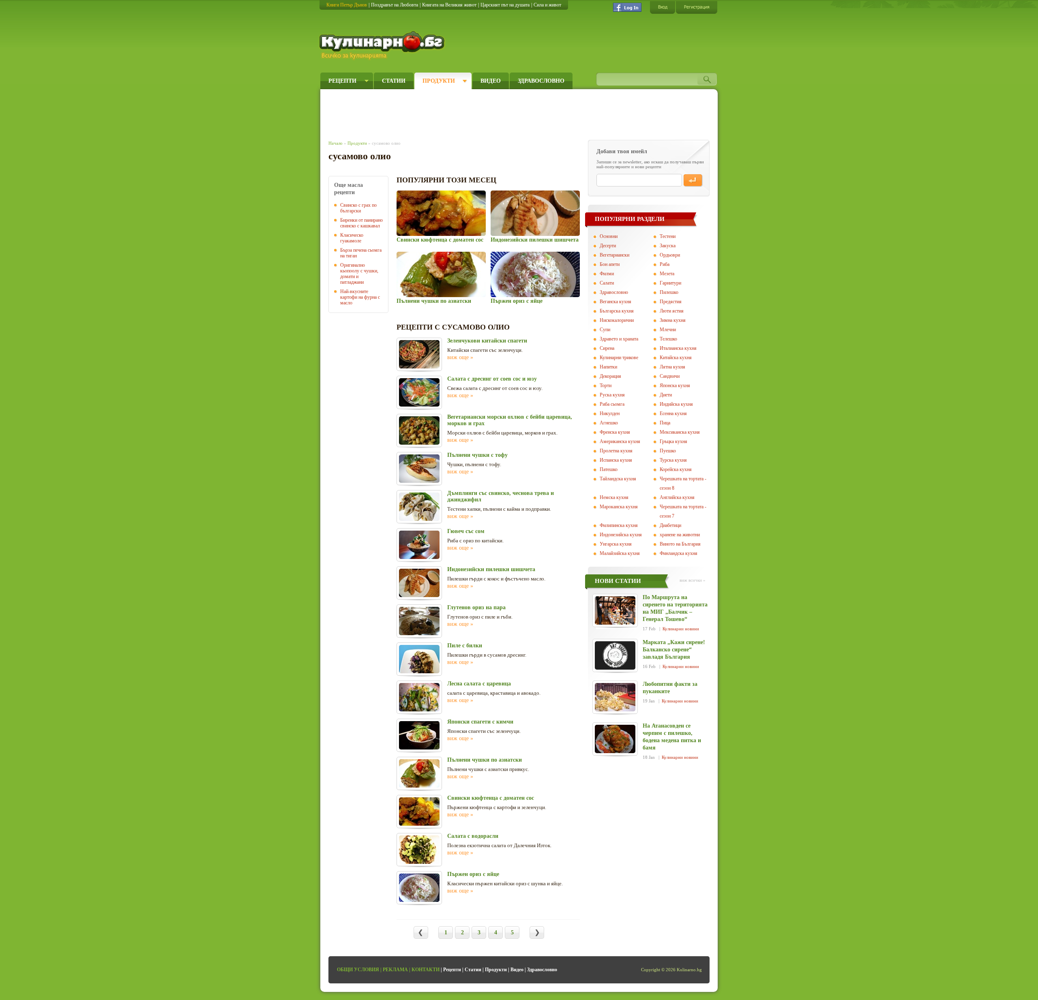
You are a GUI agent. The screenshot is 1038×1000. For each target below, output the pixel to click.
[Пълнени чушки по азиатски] (441, 274)
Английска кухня (677, 497)
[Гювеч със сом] (419, 545)
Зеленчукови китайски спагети (487, 341)
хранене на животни (680, 534)
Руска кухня (612, 395)
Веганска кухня (615, 301)
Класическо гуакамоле (351, 238)
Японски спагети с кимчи (480, 722)
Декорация (610, 376)
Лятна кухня (672, 367)
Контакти (426, 969)
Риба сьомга (612, 404)
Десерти (608, 245)
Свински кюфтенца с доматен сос (440, 240)
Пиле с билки (464, 645)
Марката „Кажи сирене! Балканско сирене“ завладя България (674, 649)
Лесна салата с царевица (479, 684)
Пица (665, 423)
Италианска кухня (678, 348)
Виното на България (680, 544)
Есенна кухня (673, 413)
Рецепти (342, 81)
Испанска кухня (616, 460)
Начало (335, 143)
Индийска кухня (676, 404)
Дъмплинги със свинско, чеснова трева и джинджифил (500, 496)
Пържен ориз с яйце (517, 301)
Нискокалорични (617, 320)
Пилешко (669, 292)
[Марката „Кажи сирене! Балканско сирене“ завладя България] (615, 655)
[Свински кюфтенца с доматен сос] (441, 213)
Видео (490, 81)
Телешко (668, 339)
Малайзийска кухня (620, 553)
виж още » (460, 357)
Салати (607, 283)
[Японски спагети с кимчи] (419, 735)
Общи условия (358, 969)
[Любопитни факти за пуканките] (615, 697)
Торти (605, 385)
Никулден (610, 413)
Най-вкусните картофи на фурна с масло (360, 297)
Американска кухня (620, 441)
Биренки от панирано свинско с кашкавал (361, 223)
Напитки (608, 367)
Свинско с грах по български (358, 208)
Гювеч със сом (466, 531)
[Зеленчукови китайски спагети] (419, 354)
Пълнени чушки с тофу (477, 455)
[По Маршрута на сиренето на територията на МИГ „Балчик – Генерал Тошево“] (615, 610)
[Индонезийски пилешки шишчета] (535, 213)
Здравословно (541, 81)
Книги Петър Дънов (346, 5)
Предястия (671, 301)
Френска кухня (615, 432)
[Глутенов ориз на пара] (419, 621)
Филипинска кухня (619, 525)
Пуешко (668, 451)
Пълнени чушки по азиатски (434, 301)
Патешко (609, 469)
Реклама (395, 969)
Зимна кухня (673, 320)
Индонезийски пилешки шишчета (535, 240)
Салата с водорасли (472, 836)
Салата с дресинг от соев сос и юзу (492, 379)
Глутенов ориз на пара (476, 607)
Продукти (438, 81)
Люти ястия (672, 311)
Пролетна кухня (616, 451)
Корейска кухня (676, 469)
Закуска (668, 245)
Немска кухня (614, 497)
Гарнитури (670, 283)
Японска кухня (675, 385)
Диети (666, 395)
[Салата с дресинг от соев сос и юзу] (419, 392)
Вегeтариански (614, 255)
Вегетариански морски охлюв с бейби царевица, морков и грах (509, 420)
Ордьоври (670, 255)
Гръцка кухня (673, 441)
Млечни (668, 329)
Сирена (607, 348)
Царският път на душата (505, 5)
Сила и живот (547, 5)
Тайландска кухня (618, 479)
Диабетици (670, 525)
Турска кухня (673, 460)
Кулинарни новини (681, 628)
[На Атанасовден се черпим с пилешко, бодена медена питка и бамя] (615, 739)
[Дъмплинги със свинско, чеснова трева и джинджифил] (419, 507)
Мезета (667, 273)
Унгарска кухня (616, 544)
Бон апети (610, 264)
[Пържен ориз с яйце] (535, 274)
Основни (609, 236)
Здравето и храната (619, 339)
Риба (664, 264)
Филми (607, 273)
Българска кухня (617, 311)
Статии (393, 81)
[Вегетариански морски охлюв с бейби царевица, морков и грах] (419, 430)
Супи (605, 329)
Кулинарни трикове (619, 357)
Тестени (668, 236)
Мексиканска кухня (680, 432)
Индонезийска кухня (621, 534)
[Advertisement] (476, 112)
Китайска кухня (676, 357)
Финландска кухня (678, 553)
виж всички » (693, 580)
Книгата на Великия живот (449, 5)
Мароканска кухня (619, 507)
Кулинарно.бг (383, 45)
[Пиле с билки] (419, 659)
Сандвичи (670, 376)
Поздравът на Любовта (394, 5)
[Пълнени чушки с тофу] (419, 468)
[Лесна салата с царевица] (419, 697)
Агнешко (609, 423)
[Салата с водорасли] (419, 849)
